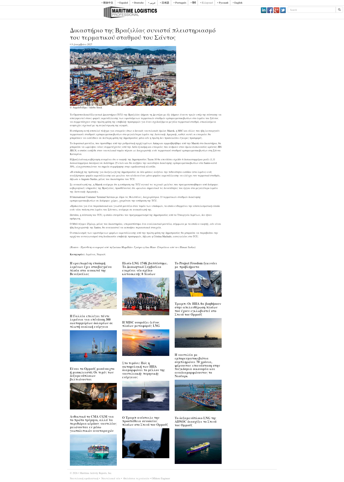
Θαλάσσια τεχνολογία (136, 478)
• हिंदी (193, 2)
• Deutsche (138, 2)
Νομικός (101, 254)
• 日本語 (164, 2)
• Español (123, 2)
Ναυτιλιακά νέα (110, 478)
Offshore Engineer (161, 478)
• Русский (222, 2)
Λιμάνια (90, 254)
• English (237, 2)
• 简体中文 (107, 2)
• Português (180, 2)
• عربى (152, 2)
